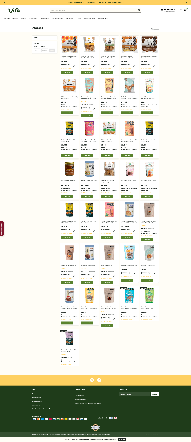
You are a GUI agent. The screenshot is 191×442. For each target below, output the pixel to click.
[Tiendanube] (152, 435)
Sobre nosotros (89, 18)
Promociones (45, 18)
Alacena (52, 24)
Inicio (33, 24)
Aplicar (52, 50)
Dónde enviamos (103, 18)
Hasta (43, 47)
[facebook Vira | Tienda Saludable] (99, 380)
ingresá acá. (94, 434)
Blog (79, 18)
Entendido (122, 439)
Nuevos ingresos (57, 18)
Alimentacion (33, 18)
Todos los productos (11, 18)
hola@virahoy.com (80, 399)
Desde (35, 47)
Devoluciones (36, 405)
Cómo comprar (36, 397)
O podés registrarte (169, 11)
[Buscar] (139, 10)
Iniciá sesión (172, 9)
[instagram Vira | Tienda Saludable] (92, 380)
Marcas (23, 18)
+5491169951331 (79, 396)
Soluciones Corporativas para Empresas (43, 409)
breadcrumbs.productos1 (42, 24)
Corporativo (70, 18)
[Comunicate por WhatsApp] (181, 11)
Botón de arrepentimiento (104, 434)
